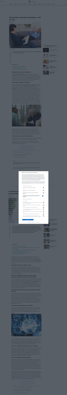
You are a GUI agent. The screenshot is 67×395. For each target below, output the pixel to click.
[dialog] (33, 197)
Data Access (33, 222)
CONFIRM (27, 219)
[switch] (43, 187)
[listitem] (33, 199)
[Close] (47, 172)
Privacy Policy (38, 222)
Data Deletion (29, 222)
